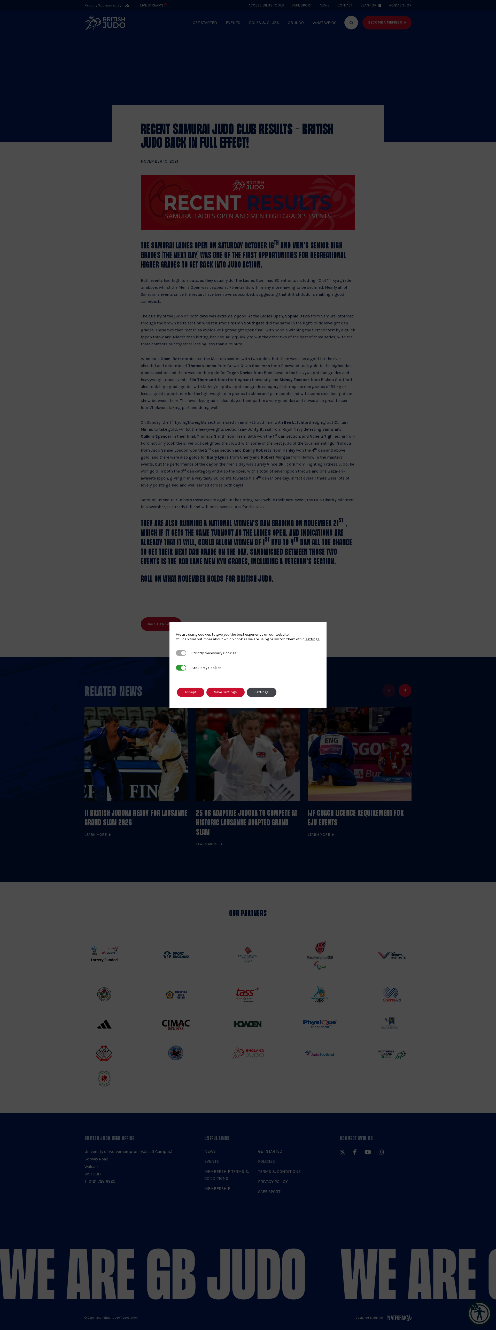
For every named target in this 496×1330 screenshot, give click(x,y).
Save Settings (225, 692)
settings (312, 639)
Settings (261, 692)
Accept (191, 692)
